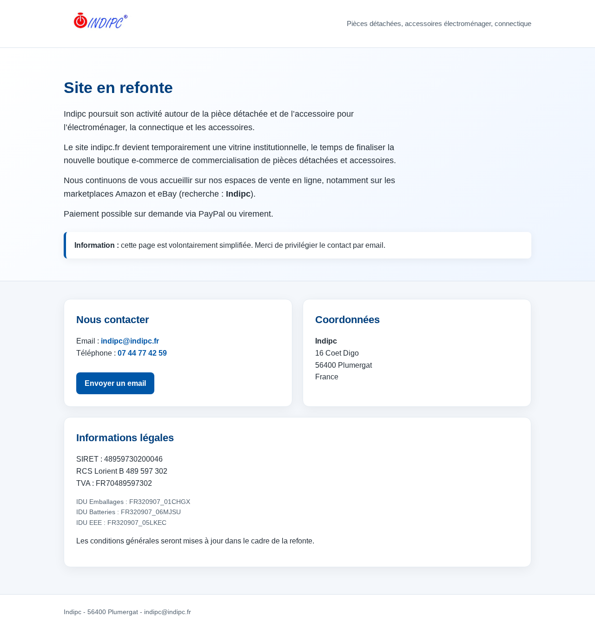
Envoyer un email (115, 383)
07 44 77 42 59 (142, 353)
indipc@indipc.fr (130, 341)
